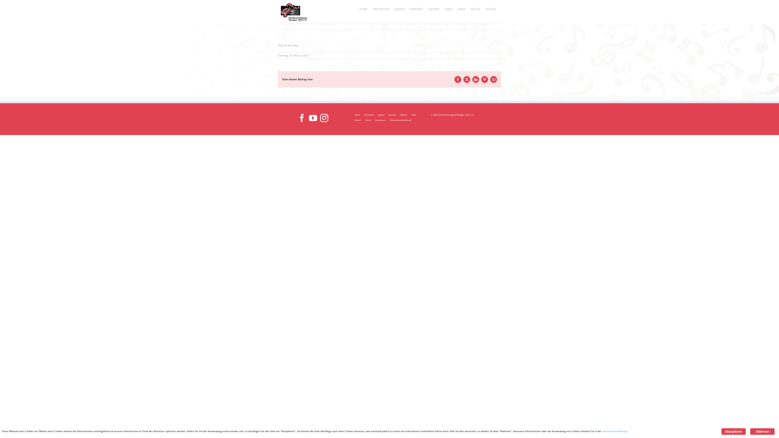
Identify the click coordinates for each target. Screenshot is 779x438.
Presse (357, 120)
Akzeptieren (733, 431)
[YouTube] (313, 118)
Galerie (403, 114)
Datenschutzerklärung (400, 120)
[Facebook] (302, 118)
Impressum (380, 120)
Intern (368, 120)
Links (413, 114)
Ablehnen (762, 431)
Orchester (369, 114)
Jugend (381, 114)
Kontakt (392, 114)
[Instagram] (324, 118)
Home (357, 114)
